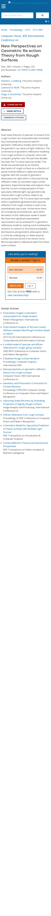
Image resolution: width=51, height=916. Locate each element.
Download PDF (14, 104)
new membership (17, 295)
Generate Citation (14, 117)
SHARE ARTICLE (13, 111)
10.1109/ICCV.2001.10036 (29, 69)
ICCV (27, 29)
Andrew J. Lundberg (11, 80)
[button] (47, 21)
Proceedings (16, 29)
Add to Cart (15, 285)
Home (4, 29)
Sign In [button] (36, 260)
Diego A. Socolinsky (11, 94)
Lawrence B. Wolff (10, 87)
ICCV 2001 (38, 29)
